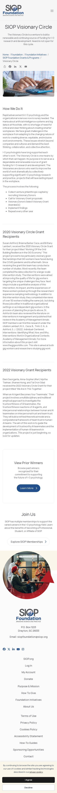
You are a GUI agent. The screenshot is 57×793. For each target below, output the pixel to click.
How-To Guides (28, 743)
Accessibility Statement (28, 736)
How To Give (28, 693)
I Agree (28, 779)
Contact (28, 756)
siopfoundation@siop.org (32, 636)
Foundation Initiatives (28, 699)
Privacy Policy (28, 722)
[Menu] (51, 10)
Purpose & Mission (28, 686)
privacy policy (36, 772)
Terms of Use (28, 716)
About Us (28, 706)
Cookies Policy (28, 729)
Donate (28, 679)
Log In (28, 665)
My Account (28, 672)
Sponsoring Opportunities (28, 749)
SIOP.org (28, 659)
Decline (28, 787)
